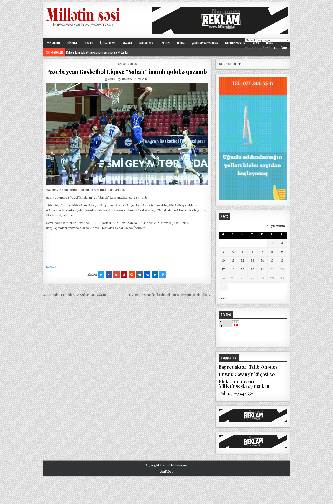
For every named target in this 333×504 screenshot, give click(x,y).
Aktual (166, 43)
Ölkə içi (88, 43)
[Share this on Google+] (116, 274)
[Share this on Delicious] (162, 274)
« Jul (222, 298)
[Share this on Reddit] (132, 274)
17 (223, 269)
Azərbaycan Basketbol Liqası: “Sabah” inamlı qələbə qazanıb (127, 71)
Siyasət (127, 43)
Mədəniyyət (147, 43)
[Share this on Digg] (147, 274)
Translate (279, 48)
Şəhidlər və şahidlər (205, 43)
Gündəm (72, 43)
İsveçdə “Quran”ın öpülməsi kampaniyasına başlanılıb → (170, 294)
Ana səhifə (53, 43)
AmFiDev (166, 471)
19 (242, 269)
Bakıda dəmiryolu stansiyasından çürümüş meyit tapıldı (97, 52)
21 (262, 269)
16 (282, 260)
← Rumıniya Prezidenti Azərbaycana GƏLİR (74, 294)
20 (252, 269)
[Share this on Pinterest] (124, 274)
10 (223, 260)
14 (262, 260)
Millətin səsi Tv (235, 43)
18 (232, 269)
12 (242, 260)
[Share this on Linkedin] (155, 274)
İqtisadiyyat (108, 43)
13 (252, 260)
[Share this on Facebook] (109, 274)
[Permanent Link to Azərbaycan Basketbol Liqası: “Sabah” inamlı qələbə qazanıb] (127, 133)
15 (272, 260)
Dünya (181, 43)
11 (233, 260)
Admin (111, 79)
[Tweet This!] (101, 274)
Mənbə (51, 266)
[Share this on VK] (139, 274)
